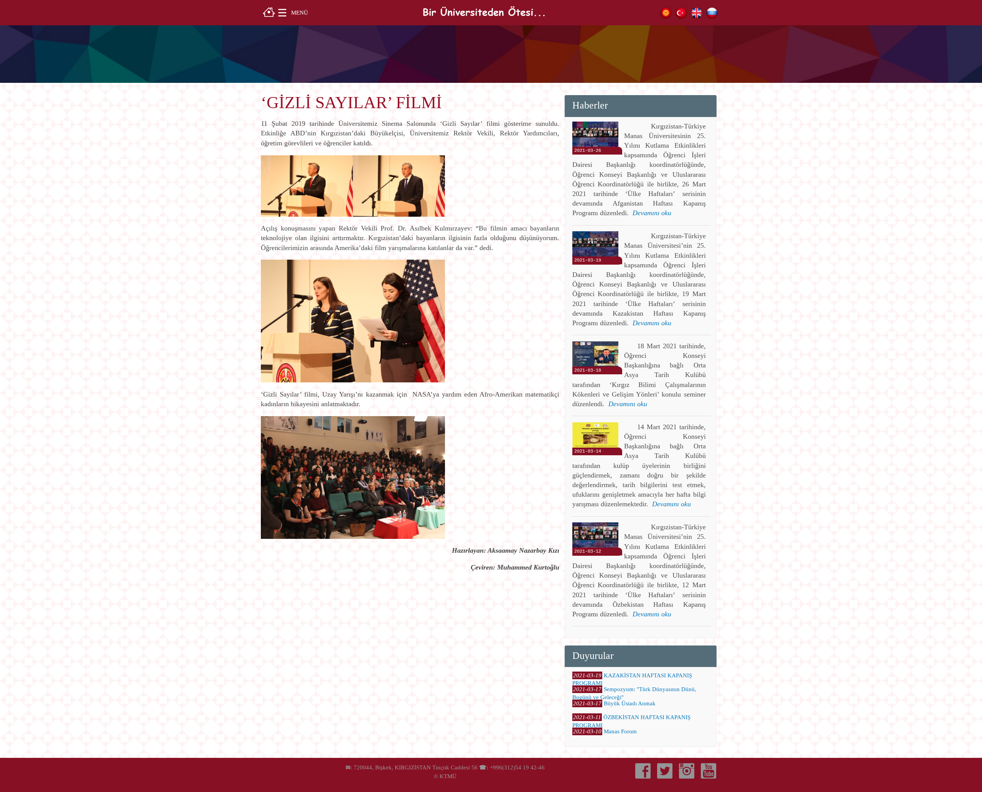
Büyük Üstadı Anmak (630, 703)
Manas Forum (620, 731)
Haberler (590, 105)
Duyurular (593, 655)
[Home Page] (269, 11)
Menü (299, 12)
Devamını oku (652, 213)
